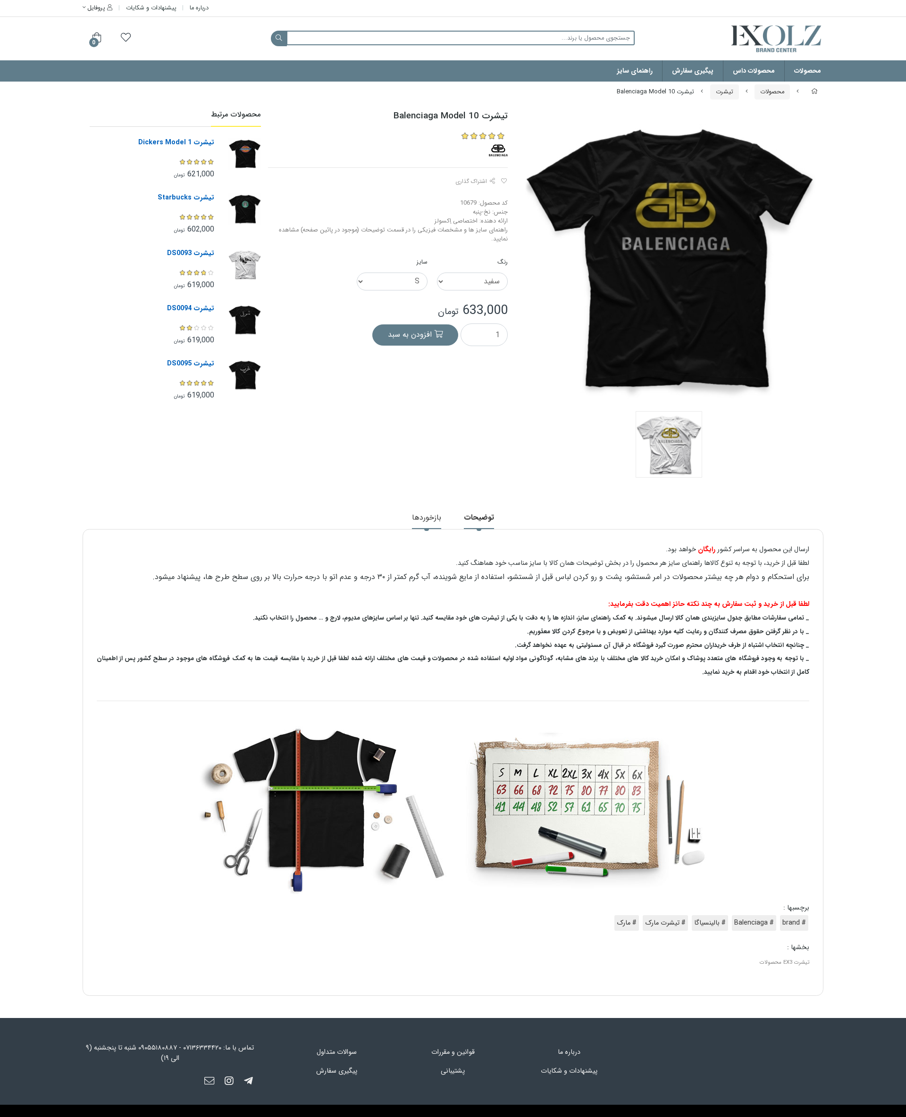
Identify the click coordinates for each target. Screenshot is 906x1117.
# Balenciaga (754, 923)
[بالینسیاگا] (498, 150)
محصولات (807, 71)
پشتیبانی (453, 1071)
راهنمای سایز (635, 71)
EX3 (787, 962)
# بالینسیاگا (710, 923)
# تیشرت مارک (665, 923)
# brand (794, 923)
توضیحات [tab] (479, 517)
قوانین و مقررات (453, 1052)
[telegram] (248, 1081)
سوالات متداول (337, 1052)
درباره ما (199, 8)
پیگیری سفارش (692, 71)
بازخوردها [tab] (426, 517)
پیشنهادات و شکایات (151, 8)
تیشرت (724, 92)
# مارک (627, 923)
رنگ (502, 262)
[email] (209, 1081)
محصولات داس (754, 71)
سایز (422, 262)
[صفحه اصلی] (814, 91)
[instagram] (229, 1081)
